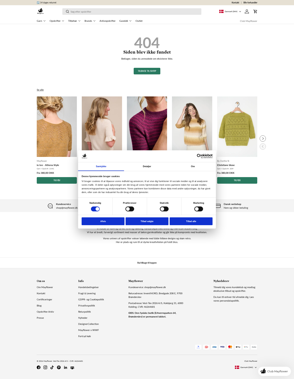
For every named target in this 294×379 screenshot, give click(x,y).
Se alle (40, 89)
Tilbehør (72, 20)
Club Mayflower (248, 20)
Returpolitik (84, 311)
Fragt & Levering (87, 293)
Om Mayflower (45, 287)
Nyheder (82, 317)
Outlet (139, 20)
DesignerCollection (88, 323)
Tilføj (56, 180)
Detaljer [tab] (147, 166)
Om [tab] (193, 166)
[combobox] (131, 11)
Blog (39, 305)
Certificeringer (44, 299)
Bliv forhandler (250, 2)
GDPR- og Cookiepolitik (91, 299)
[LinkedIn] (65, 367)
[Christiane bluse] (237, 126)
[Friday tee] (147, 126)
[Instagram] (45, 367)
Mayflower (47, 361)
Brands (88, 20)
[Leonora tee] (102, 126)
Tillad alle (191, 221)
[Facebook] (38, 367)
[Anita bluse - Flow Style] (192, 126)
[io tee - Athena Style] (57, 126)
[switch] (129, 208)
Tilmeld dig (219, 287)
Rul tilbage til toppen (147, 262)
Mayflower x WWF (88, 329)
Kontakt (235, 2)
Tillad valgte (147, 221)
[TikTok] (52, 367)
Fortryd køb (84, 336)
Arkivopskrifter (108, 20)
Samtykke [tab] (101, 166)
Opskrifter (55, 20)
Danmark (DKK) (246, 367)
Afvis (103, 221)
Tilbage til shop (147, 71)
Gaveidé (123, 20)
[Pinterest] (59, 367)
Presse (40, 317)
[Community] (72, 367)
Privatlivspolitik (86, 305)
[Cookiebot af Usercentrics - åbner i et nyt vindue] (199, 156)
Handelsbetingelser (88, 287)
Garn (39, 20)
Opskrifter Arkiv (45, 311)
